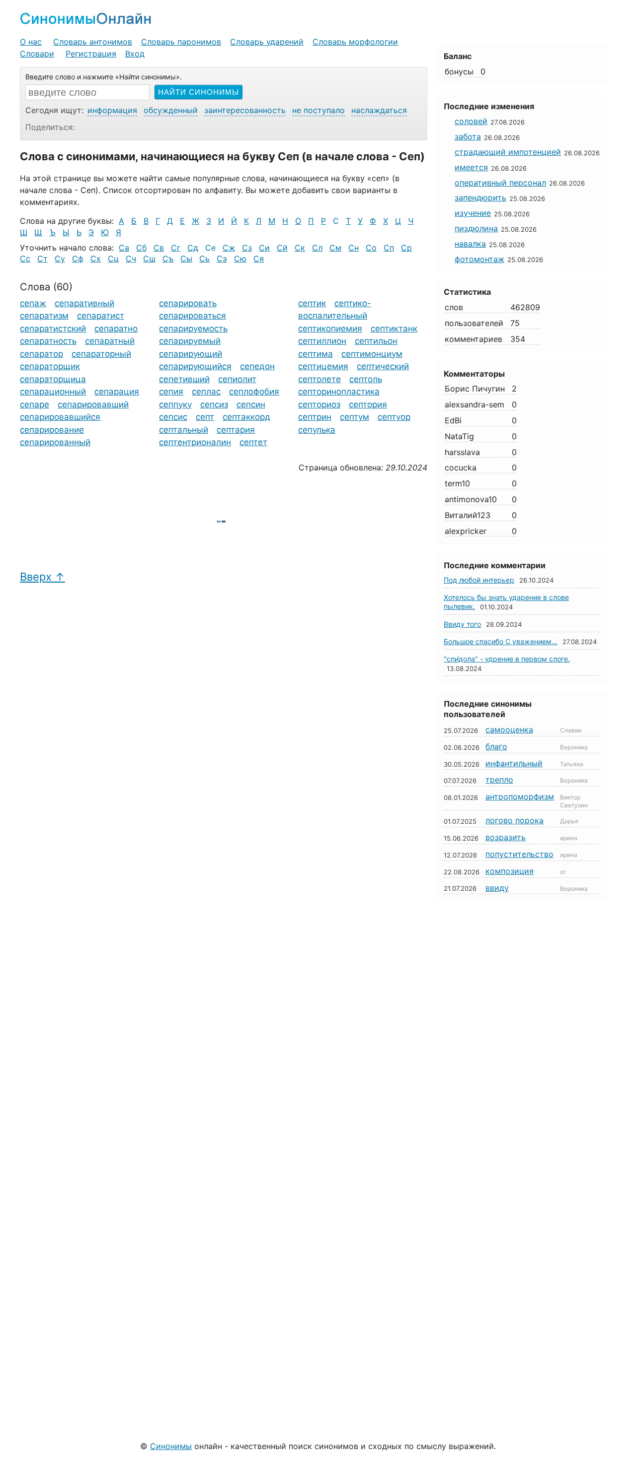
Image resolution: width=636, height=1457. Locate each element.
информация (112, 110)
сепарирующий (190, 354)
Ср (406, 248)
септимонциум (371, 354)
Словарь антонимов (92, 42)
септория (368, 404)
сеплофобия (254, 392)
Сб (141, 248)
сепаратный (110, 341)
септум (354, 417)
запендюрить (480, 197)
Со (371, 248)
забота (468, 136)
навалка (470, 244)
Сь (204, 259)
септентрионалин (195, 442)
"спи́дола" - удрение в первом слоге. (507, 659)
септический (383, 366)
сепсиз (214, 404)
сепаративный (84, 303)
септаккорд (246, 417)
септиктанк (394, 328)
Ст (42, 259)
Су (60, 259)
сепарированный (55, 442)
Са (124, 248)
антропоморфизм (519, 796)
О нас (31, 42)
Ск (300, 248)
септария (236, 430)
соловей (471, 121)
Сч (131, 259)
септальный (183, 430)
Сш (149, 259)
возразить (505, 837)
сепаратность (48, 341)
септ (205, 417)
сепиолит (237, 379)
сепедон (257, 366)
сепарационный (53, 392)
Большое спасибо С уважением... (500, 641)
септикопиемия (330, 328)
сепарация (116, 392)
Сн (353, 248)
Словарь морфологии (355, 42)
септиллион (322, 341)
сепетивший (184, 379)
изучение (473, 213)
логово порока (514, 820)
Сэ (222, 259)
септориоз (319, 404)
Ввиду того (462, 624)
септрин (314, 417)
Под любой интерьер (479, 580)
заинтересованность (245, 110)
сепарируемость (193, 328)
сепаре (34, 404)
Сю (240, 259)
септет (253, 442)
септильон (376, 341)
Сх (95, 259)
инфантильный (514, 763)
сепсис (173, 417)
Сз (247, 248)
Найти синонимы (198, 92)
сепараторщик (50, 366)
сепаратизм (44, 316)
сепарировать (188, 303)
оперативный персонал (500, 183)
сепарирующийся (195, 366)
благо (496, 746)
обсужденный (171, 110)
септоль (365, 379)
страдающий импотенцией (508, 152)
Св (159, 248)
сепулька (316, 430)
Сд (192, 248)
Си (264, 248)
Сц (113, 259)
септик (312, 303)
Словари (37, 54)
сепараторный (101, 354)
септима (315, 354)
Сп (389, 248)
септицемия (323, 366)
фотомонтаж (479, 259)
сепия (171, 392)
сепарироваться (192, 316)
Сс (25, 259)
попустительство (519, 854)
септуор (394, 417)
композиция (509, 871)
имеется (471, 167)
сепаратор (41, 354)
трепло (499, 780)
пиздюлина (476, 228)
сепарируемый (190, 341)
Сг (175, 248)
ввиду (497, 888)
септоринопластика (339, 392)
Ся (258, 259)
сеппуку (175, 404)
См (335, 248)
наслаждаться (379, 110)
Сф (77, 259)
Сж (229, 248)
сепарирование (52, 430)
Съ (167, 259)
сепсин (251, 404)
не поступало (318, 110)
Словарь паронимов (181, 42)
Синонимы (171, 1446)
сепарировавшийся (60, 417)
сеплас (206, 392)
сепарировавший (93, 404)
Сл (317, 248)
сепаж (33, 303)
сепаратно (116, 328)
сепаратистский (53, 328)
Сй (282, 248)
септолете (319, 379)
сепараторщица (53, 379)
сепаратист (100, 316)
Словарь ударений (267, 42)
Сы (186, 259)
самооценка (509, 729)
